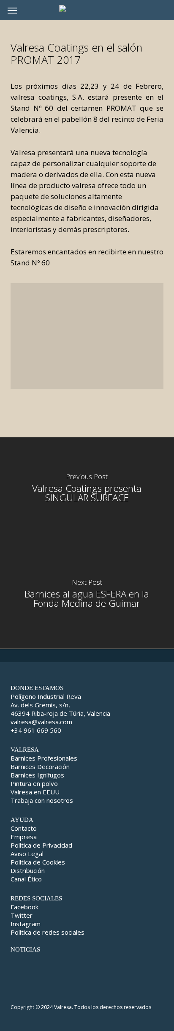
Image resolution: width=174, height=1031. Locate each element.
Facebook (24, 907)
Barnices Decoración (40, 766)
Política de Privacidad (41, 845)
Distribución (28, 870)
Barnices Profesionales (44, 758)
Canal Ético (26, 879)
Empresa (24, 836)
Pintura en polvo (34, 783)
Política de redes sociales (47, 932)
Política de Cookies (38, 862)
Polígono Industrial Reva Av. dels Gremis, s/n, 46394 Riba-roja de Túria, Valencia (60, 704)
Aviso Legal (27, 853)
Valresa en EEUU (35, 792)
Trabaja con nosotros (42, 800)
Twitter (22, 915)
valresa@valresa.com (41, 721)
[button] (12, 10)
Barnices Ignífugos (37, 775)
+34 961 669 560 (36, 730)
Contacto (24, 828)
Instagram (26, 923)
